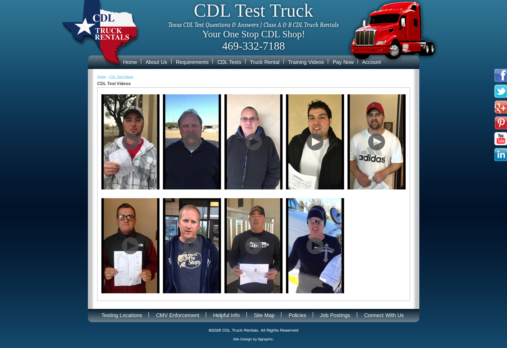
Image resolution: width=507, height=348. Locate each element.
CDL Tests (229, 62)
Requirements (192, 62)
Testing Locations (121, 315)
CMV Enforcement (177, 315)
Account (371, 62)
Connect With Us (384, 315)
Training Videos (306, 62)
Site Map (264, 315)
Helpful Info (226, 315)
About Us (156, 62)
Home (130, 62)
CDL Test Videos (121, 77)
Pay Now (343, 62)
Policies (297, 315)
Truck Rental (264, 62)
